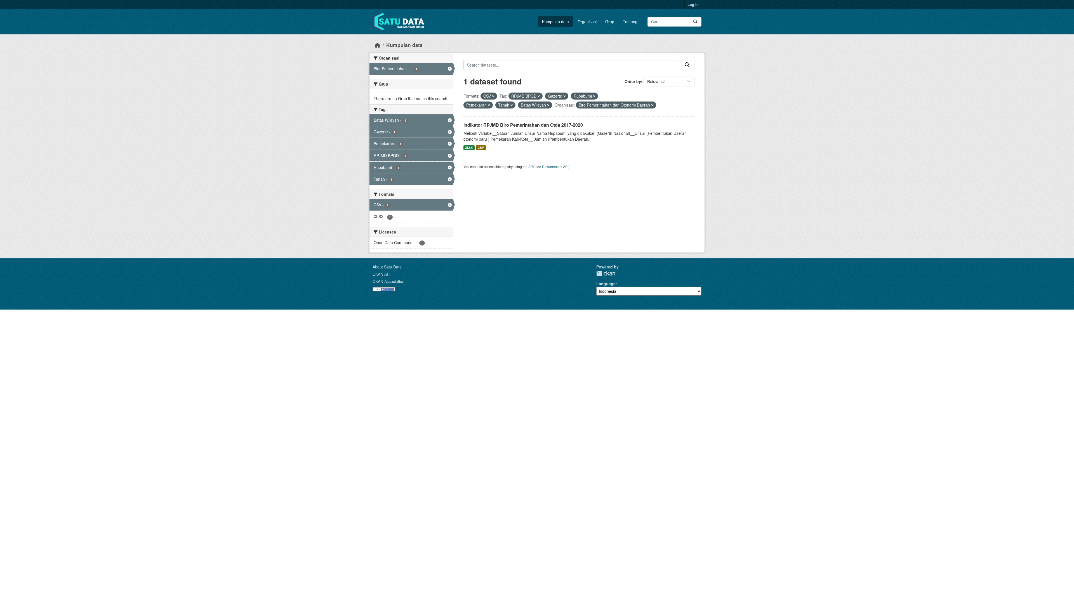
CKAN (605, 273)
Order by (633, 81)
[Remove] (493, 96)
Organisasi (587, 21)
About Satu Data (387, 267)
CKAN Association (388, 281)
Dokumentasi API (555, 166)
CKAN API (381, 274)
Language (606, 283)
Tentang (630, 21)
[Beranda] (377, 44)
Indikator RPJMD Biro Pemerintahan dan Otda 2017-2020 (523, 125)
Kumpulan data (555, 21)
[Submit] (695, 22)
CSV (481, 147)
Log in (693, 4)
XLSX (469, 147)
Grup (609, 21)
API (531, 166)
